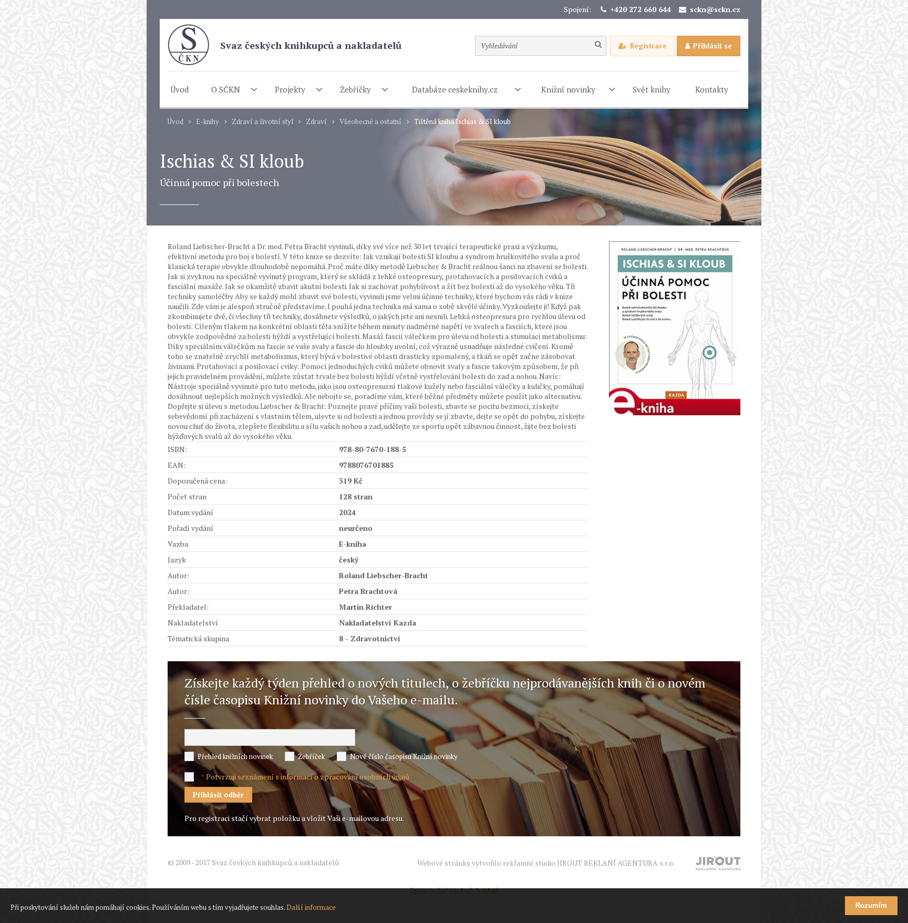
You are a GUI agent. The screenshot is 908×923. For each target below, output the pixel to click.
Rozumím (871, 905)
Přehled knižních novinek (235, 756)
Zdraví (316, 122)
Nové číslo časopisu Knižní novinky (404, 756)
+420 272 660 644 (640, 9)
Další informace (311, 907)
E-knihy (207, 122)
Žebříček (311, 756)
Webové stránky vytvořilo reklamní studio (546, 863)
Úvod (175, 122)
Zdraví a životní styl (262, 122)
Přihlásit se (712, 45)
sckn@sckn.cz (715, 9)
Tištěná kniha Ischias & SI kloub (462, 122)
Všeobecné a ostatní (370, 122)
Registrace (648, 45)
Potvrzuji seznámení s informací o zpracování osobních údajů (307, 777)
